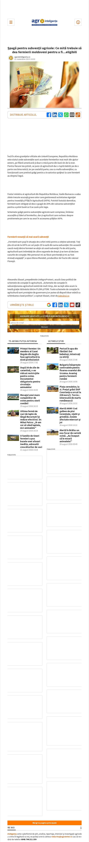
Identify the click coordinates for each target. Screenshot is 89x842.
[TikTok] (78, 305)
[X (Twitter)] (60, 114)
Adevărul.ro (63, 295)
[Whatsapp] (66, 114)
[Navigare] (10, 22)
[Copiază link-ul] (78, 114)
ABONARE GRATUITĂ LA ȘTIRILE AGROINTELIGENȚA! (44, 316)
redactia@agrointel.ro (61, 836)
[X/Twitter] (66, 305)
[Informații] (78, 22)
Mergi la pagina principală (44, 823)
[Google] (49, 305)
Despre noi (8, 827)
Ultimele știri (56, 341)
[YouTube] (72, 305)
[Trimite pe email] (72, 114)
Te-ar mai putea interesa (23, 341)
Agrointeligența (9, 834)
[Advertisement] (44, 9)
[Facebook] (49, 114)
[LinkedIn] (54, 114)
